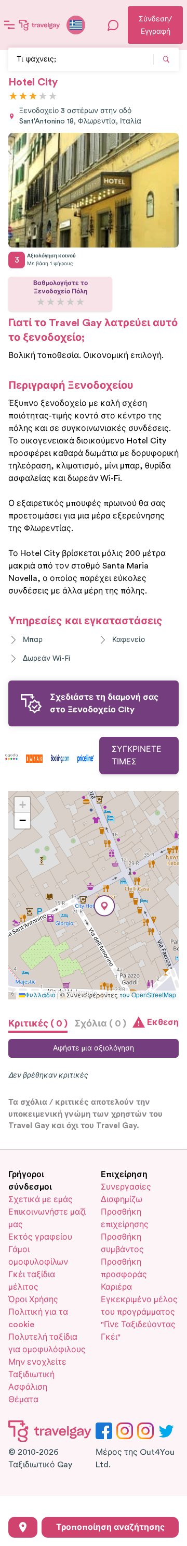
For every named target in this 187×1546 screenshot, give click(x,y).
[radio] (13, 97)
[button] (104, 906)
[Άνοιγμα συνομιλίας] (113, 25)
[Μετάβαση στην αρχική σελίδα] (39, 25)
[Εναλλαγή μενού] (9, 25)
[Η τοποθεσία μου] (22, 1527)
